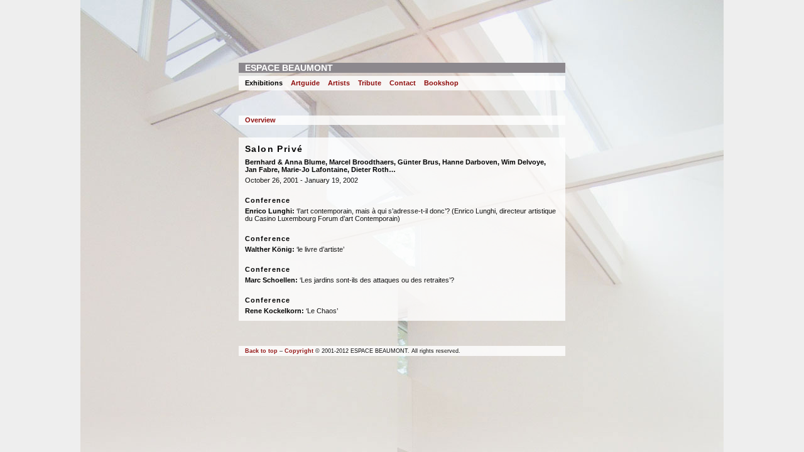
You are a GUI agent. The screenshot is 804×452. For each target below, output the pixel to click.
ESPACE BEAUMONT (289, 68)
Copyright (299, 351)
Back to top (261, 351)
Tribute (369, 83)
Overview (260, 120)
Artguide (305, 83)
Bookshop (441, 83)
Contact (402, 83)
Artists (339, 83)
